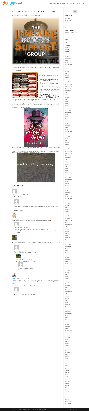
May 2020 (67, 187)
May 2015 (67, 298)
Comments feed (68, 401)
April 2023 (67, 121)
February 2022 (68, 147)
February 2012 (68, 363)
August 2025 (67, 69)
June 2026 (67, 51)
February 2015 (68, 304)
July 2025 (67, 71)
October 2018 (68, 222)
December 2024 (68, 84)
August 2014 (67, 315)
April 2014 (67, 322)
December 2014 (68, 308)
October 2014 (68, 311)
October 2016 (68, 267)
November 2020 (68, 175)
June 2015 (67, 296)
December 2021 (68, 151)
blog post (25, 15)
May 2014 (67, 321)
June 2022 (67, 140)
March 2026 (67, 56)
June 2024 (67, 95)
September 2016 (68, 268)
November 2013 (68, 332)
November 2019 (68, 198)
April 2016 (67, 278)
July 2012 (67, 356)
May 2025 (67, 75)
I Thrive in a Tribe (68, 22)
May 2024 (67, 97)
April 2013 (67, 345)
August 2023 (67, 114)
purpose (67, 385)
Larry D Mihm (14, 240)
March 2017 (67, 257)
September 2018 (68, 224)
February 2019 (68, 214)
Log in (66, 397)
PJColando (15, 15)
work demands (68, 392)
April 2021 (67, 166)
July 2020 (67, 183)
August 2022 (67, 136)
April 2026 (67, 54)
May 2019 (67, 209)
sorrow (66, 389)
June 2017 (67, 252)
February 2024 (68, 103)
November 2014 (68, 309)
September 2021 (68, 157)
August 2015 (67, 293)
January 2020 (67, 194)
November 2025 (68, 64)
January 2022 (67, 149)
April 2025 (67, 77)
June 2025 (67, 73)
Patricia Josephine (15, 194)
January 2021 (67, 172)
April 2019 (67, 211)
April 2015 (67, 300)
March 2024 (67, 101)
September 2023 (68, 112)
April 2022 (67, 144)
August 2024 (67, 92)
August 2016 (67, 270)
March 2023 (67, 123)
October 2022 (68, 133)
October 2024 (68, 88)
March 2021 (67, 168)
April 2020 (67, 188)
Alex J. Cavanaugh (68, 37)
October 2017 (68, 244)
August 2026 (67, 47)
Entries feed (67, 399)
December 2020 (68, 174)
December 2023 (68, 107)
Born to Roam (68, 24)
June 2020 (67, 185)
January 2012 (67, 365)
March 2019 (67, 213)
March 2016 (67, 280)
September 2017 (68, 246)
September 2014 (68, 313)
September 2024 (68, 90)
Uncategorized (68, 391)
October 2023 (68, 110)
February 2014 (68, 326)
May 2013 (67, 343)
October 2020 (68, 177)
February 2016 (68, 281)
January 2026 (67, 60)
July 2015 (67, 294)
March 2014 (67, 324)
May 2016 (67, 276)
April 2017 (67, 255)
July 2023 (67, 116)
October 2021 (68, 155)
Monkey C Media (42, 409)
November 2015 (68, 287)
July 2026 (67, 49)
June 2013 (67, 341)
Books (54, 3)
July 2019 (67, 205)
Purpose (32, 15)
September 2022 (68, 135)
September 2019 (68, 201)
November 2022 (68, 131)
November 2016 (68, 265)
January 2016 (67, 283)
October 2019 (68, 200)
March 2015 (67, 302)
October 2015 (68, 289)
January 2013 (67, 350)
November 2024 (68, 86)
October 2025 (68, 66)
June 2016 (67, 274)
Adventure (67, 370)
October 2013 (68, 334)
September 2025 (68, 68)
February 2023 (68, 125)
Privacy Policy (24, 409)
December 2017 (68, 241)
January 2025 (67, 82)
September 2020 (68, 179)
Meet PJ (59, 3)
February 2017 (68, 259)
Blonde (28, 15)
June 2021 (67, 162)
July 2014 (67, 317)
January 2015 (67, 306)
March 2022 (67, 146)
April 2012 (67, 360)
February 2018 (68, 237)
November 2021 (68, 153)
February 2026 (68, 58)
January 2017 (67, 261)
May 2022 (67, 142)
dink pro (67, 376)
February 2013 (68, 348)
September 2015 (68, 291)
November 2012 (68, 354)
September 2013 (68, 335)
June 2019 (67, 207)
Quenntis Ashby (15, 278)
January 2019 (67, 216)
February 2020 (68, 192)
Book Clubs (69, 3)
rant (66, 387)
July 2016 (67, 272)
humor (66, 379)
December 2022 (68, 129)
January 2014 (67, 328)
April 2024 (67, 99)
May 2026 (67, 53)
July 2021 (67, 161)
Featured (67, 378)
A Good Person (68, 20)
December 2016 (68, 263)
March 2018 (67, 235)
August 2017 (67, 248)
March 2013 (67, 347)
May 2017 (67, 254)
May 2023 (67, 120)
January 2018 (67, 239)
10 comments (37, 15)
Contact (83, 3)
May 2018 (67, 231)
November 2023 (68, 108)
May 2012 (67, 358)
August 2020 (67, 181)
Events (78, 3)
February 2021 (68, 170)
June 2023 (67, 118)
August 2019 (67, 203)
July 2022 (67, 138)
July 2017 (67, 250)
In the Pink (67, 381)
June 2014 (67, 319)
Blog (74, 3)
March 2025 (67, 79)
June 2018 (67, 229)
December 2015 (68, 285)
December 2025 (68, 62)
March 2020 (67, 190)
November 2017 (68, 242)
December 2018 (68, 218)
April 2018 (67, 233)
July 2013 (67, 339)
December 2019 (68, 196)
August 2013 (67, 337)
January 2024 (67, 105)
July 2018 (67, 227)
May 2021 (67, 164)
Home (50, 3)
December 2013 (68, 330)
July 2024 (67, 94)
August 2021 (67, 159)
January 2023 (67, 127)
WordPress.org (68, 403)
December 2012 (68, 352)
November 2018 (68, 220)
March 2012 (67, 361)
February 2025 (68, 81)
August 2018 (67, 226)
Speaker (64, 3)
